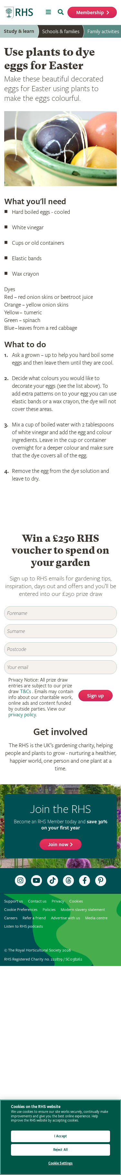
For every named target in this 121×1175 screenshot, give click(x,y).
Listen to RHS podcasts (23, 926)
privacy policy (22, 715)
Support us (13, 901)
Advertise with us (65, 918)
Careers (10, 918)
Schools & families (60, 31)
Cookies (76, 901)
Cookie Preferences (20, 909)
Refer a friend (34, 918)
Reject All (60, 1150)
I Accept (60, 1136)
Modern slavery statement (83, 909)
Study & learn (19, 31)
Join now (58, 845)
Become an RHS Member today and (60, 825)
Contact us (37, 901)
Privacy (58, 901)
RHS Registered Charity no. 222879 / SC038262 (43, 959)
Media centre (96, 918)
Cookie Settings (60, 1163)
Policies (49, 909)
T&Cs (25, 692)
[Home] (18, 13)
